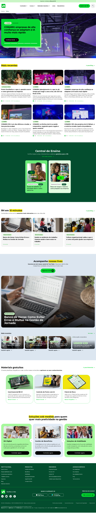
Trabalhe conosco (5, 476)
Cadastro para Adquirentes (55, 479)
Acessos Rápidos (79, 467)
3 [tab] (21, 43)
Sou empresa (76, 471)
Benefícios (27, 471)
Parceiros (52, 467)
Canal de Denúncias (69, 503)
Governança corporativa (6, 474)
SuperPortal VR (28, 479)
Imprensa (3, 479)
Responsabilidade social (6, 471)
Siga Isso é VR (46, 270)
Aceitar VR (51, 474)
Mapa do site (92, 503)
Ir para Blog (89, 65)
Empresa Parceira (53, 469)
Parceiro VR (51, 471)
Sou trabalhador (76, 469)
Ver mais (90, 333)
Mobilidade (27, 474)
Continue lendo (10, 40)
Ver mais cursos (47, 156)
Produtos (28, 467)
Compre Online (28, 481)
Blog (2, 481)
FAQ (74, 476)
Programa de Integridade (81, 503)
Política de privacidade (57, 503)
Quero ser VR (84, 6)
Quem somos (4, 469)
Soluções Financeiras (29, 476)
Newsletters (60, 6)
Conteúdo (23, 6)
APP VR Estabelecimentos (55, 476)
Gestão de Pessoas (29, 469)
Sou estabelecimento (77, 474)
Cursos (32, 6)
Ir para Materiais (88, 367)
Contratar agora (16, 453)
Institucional (6, 467)
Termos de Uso (76, 479)
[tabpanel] (12, 343)
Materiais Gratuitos (43, 6)
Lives (53, 6)
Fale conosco (87, 495)
